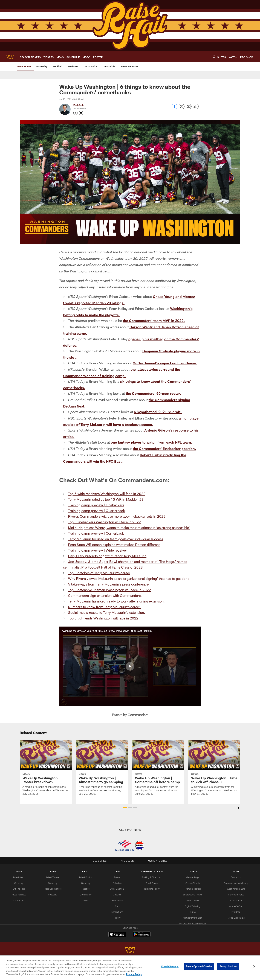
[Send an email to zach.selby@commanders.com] (81, 113)
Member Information (192, 917)
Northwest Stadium (152, 871)
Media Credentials (236, 917)
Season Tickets (193, 883)
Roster (117, 877)
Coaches (117, 894)
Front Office (117, 900)
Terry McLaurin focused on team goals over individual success (115, 539)
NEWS (19, 871)
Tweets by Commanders (130, 714)
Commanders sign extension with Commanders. (105, 595)
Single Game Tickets (192, 894)
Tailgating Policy (152, 888)
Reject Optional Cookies (199, 966)
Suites (193, 912)
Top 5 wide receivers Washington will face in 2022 (106, 493)
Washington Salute (236, 888)
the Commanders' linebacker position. (164, 448)
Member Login (193, 877)
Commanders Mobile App (236, 883)
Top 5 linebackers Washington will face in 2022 (104, 522)
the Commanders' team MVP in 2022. (154, 320)
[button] (130, 666)
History (117, 917)
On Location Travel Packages (192, 923)
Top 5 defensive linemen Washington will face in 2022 (109, 590)
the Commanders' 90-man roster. (153, 393)
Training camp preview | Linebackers (96, 505)
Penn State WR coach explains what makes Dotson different (114, 544)
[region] (130, 966)
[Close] (254, 966)
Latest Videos (52, 877)
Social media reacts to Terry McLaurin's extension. (106, 612)
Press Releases (19, 894)
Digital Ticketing (192, 906)
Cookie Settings (169, 966)
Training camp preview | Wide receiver (97, 550)
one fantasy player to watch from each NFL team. (151, 442)
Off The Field (19, 888)
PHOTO (85, 871)
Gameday (18, 883)
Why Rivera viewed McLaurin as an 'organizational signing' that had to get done (128, 578)
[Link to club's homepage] (10, 57)
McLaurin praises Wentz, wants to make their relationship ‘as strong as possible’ (129, 527)
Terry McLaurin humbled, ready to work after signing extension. (116, 601)
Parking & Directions (151, 877)
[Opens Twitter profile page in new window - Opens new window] (75, 113)
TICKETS (192, 871)
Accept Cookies (228, 966)
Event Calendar (117, 888)
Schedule (117, 883)
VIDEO (53, 871)
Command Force (236, 894)
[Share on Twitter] (181, 108)
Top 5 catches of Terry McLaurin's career (99, 573)
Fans (85, 900)
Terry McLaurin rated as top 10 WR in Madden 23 (106, 499)
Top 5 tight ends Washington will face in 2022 (103, 618)
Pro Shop (236, 912)
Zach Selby (79, 105)
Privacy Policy (134, 974)
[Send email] (189, 108)
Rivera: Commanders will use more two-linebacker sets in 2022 (117, 516)
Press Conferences (53, 888)
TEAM (117, 871)
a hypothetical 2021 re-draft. (158, 412)
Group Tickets (192, 900)
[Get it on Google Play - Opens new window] (141, 936)
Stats (117, 906)
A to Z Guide (152, 883)
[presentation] (239, 808)
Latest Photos (85, 877)
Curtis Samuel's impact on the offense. (165, 363)
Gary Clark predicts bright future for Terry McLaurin (107, 556)
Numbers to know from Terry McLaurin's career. (104, 607)
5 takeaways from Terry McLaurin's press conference (108, 584)
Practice (85, 888)
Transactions (117, 912)
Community (19, 900)
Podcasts (52, 894)
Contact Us (236, 877)
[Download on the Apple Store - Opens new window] (117, 935)
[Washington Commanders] (130, 951)
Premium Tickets (193, 888)
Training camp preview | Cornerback (96, 533)
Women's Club (236, 906)
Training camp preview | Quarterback (96, 510)
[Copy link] (196, 107)
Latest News (19, 877)
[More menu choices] (107, 57)
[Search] (214, 56)
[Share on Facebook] (174, 108)
